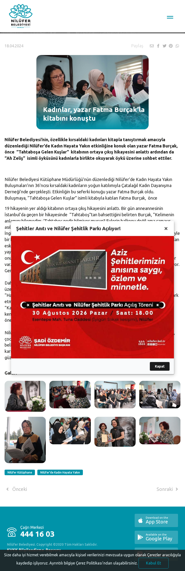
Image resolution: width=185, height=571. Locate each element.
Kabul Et (153, 563)
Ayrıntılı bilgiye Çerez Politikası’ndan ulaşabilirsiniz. (93, 563)
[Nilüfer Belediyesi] (21, 17)
